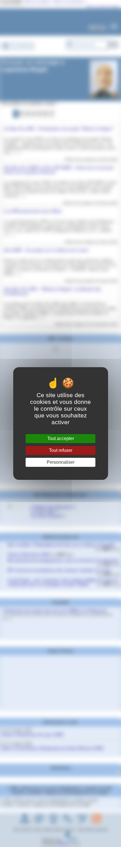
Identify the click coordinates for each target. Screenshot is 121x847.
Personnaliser (61, 462)
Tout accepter (60, 438)
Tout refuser (60, 450)
